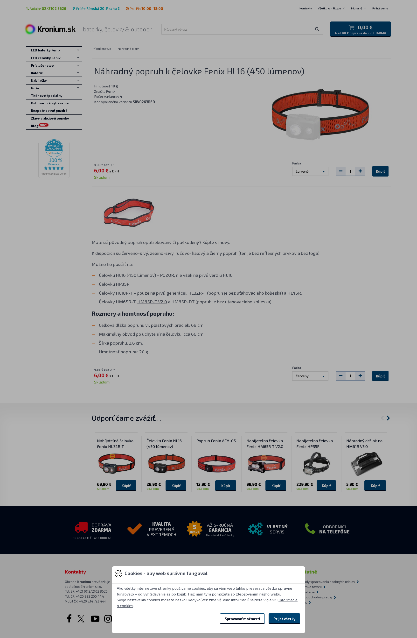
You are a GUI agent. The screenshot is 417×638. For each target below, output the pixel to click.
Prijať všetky (284, 619)
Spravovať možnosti (242, 619)
